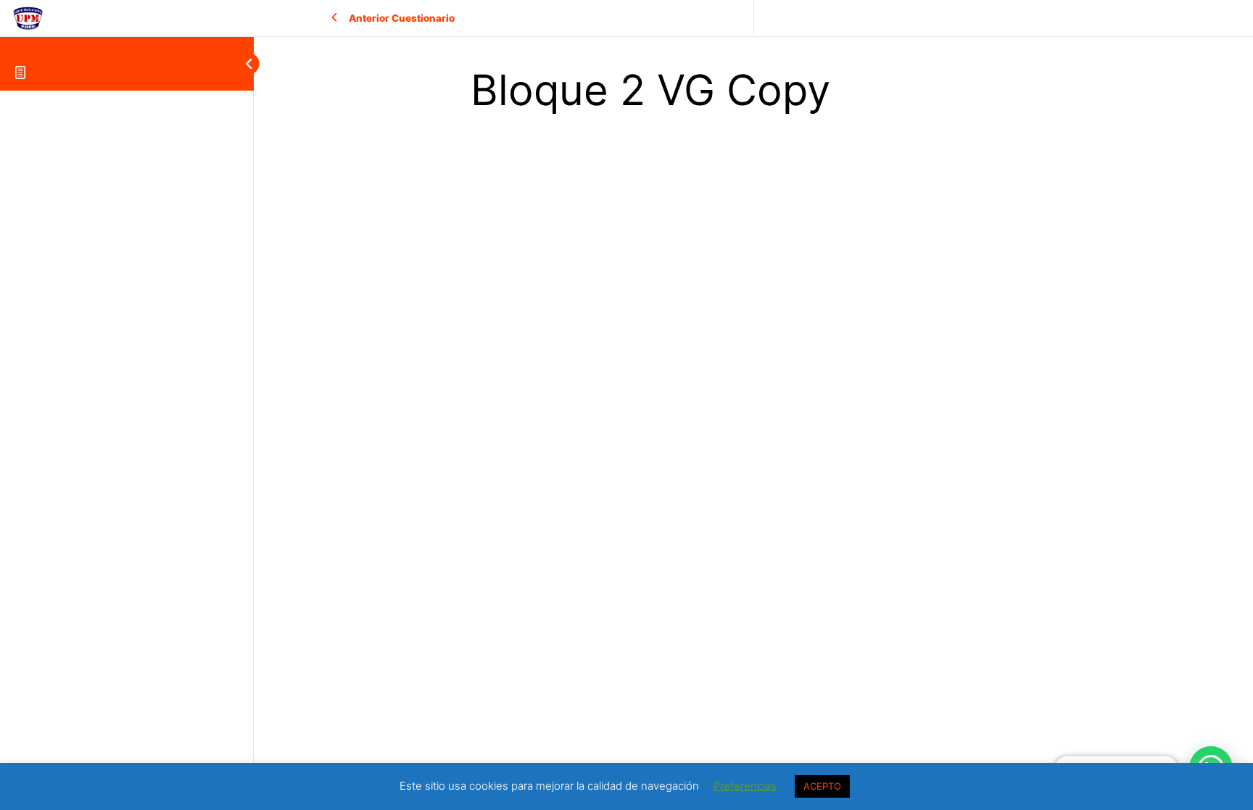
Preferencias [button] (745, 786)
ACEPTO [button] (822, 786)
